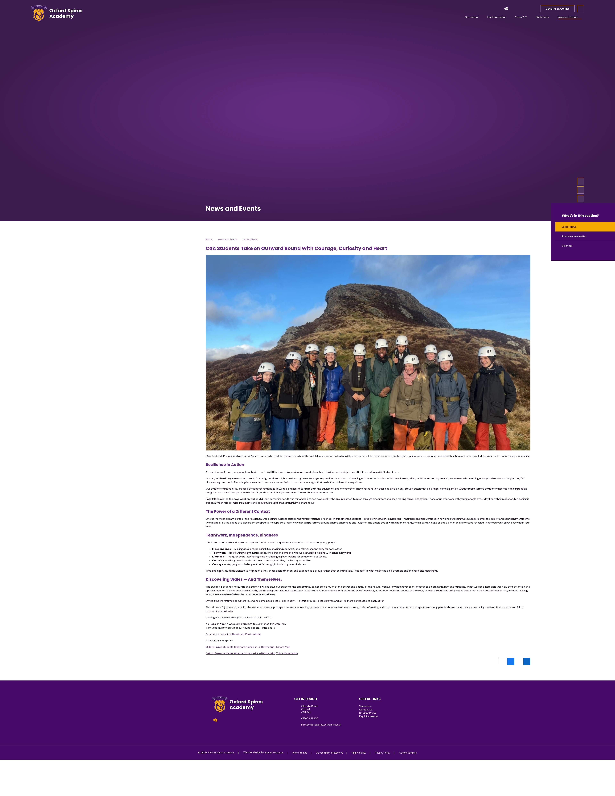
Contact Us (365, 709)
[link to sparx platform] (513, 8)
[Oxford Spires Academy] (39, 13)
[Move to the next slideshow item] (580, 181)
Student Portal (367, 713)
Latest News (250, 239)
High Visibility (359, 752)
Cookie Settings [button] (408, 752)
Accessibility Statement (329, 752)
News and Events (228, 239)
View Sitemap (299, 752)
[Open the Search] (580, 8)
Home (209, 239)
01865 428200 (309, 718)
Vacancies (365, 706)
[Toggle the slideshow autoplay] (580, 198)
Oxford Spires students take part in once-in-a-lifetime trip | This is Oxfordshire (252, 653)
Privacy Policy (382, 752)
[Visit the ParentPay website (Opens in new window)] (506, 8)
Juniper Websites (273, 752)
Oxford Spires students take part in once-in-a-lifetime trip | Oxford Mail (248, 647)
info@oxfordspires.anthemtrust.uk (321, 724)
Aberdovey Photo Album (246, 634)
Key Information (368, 716)
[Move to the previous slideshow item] (580, 190)
